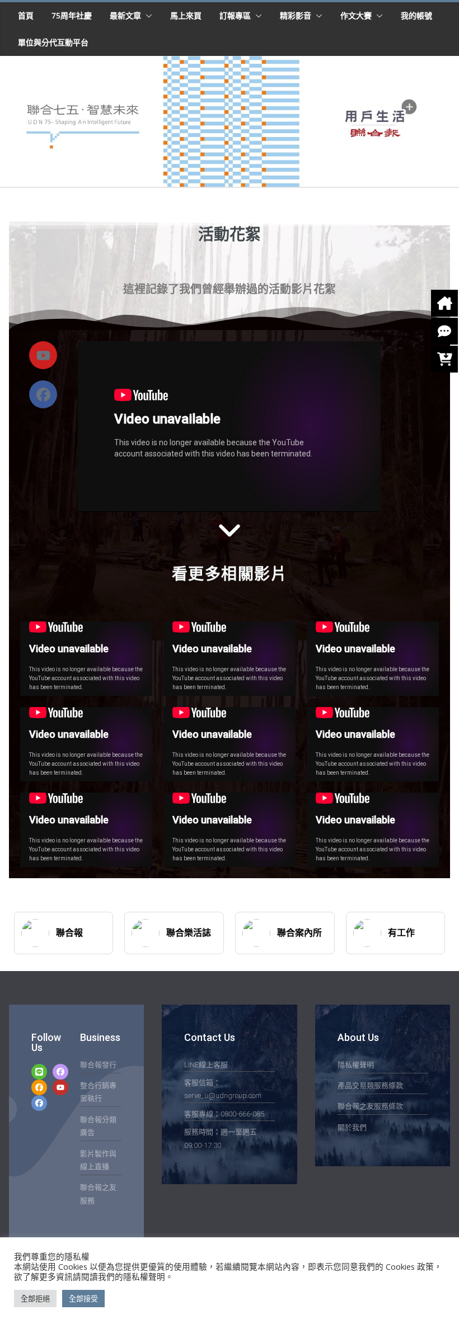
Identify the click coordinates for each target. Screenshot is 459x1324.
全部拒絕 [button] (35, 1298)
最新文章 (125, 15)
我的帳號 (416, 15)
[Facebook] (43, 394)
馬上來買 (186, 15)
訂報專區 (235, 15)
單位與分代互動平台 (53, 42)
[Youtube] (60, 1087)
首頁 (26, 15)
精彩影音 (295, 15)
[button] (146, 15)
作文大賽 (356, 15)
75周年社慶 (71, 15)
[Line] (39, 1072)
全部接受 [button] (83, 1298)
